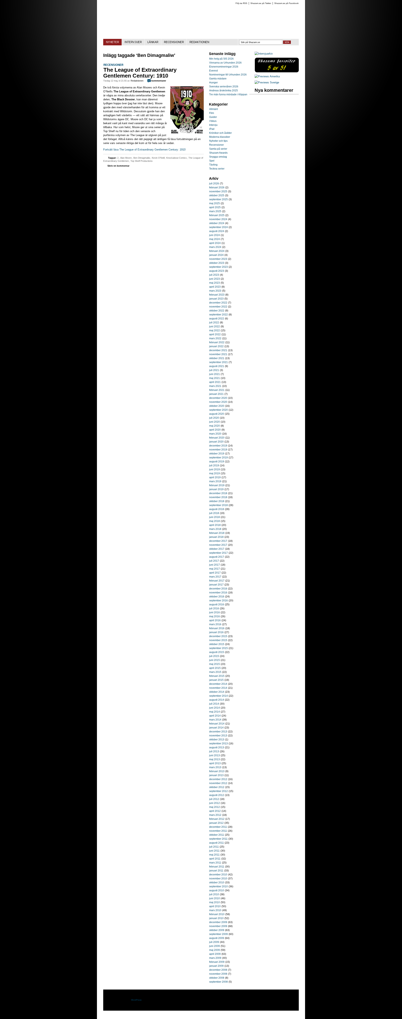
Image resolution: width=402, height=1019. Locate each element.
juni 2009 (214, 946)
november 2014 (218, 687)
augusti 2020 (216, 413)
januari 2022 (216, 346)
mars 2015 (215, 672)
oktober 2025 (216, 195)
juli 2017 (214, 560)
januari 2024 (216, 255)
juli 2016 (214, 608)
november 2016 (218, 592)
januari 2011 (216, 870)
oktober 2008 (216, 977)
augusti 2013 (216, 747)
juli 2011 (214, 846)
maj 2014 (214, 711)
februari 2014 (216, 723)
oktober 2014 (216, 691)
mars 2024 (215, 247)
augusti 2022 (216, 318)
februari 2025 (216, 215)
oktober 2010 (216, 882)
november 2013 (218, 735)
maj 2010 (214, 902)
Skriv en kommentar (118, 166)
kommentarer (157, 80)
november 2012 (218, 783)
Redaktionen (137, 80)
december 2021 (218, 350)
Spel (211, 160)
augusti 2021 (216, 366)
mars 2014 (215, 719)
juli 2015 (214, 656)
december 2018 (218, 493)
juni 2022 (214, 326)
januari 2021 (216, 394)
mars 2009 (215, 958)
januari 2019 (216, 489)
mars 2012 (215, 815)
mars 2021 (215, 386)
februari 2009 (216, 961)
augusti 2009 (216, 938)
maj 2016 (214, 616)
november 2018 (218, 497)
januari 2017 (216, 584)
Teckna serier (216, 168)
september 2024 (218, 227)
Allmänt (213, 109)
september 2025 (218, 199)
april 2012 (215, 811)
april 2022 (215, 334)
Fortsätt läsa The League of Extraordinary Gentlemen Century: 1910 (144, 149)
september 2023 (218, 266)
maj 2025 (214, 203)
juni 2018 (214, 517)
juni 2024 (214, 235)
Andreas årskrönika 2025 (223, 90)
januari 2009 (216, 965)
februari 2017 (216, 580)
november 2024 (218, 219)
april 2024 (215, 243)
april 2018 (215, 525)
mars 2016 (215, 624)
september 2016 (218, 600)
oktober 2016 (216, 596)
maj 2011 (214, 854)
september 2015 (218, 648)
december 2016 (218, 588)
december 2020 (218, 398)
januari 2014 (216, 727)
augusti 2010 (216, 890)
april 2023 (215, 286)
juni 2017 (214, 564)
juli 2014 (214, 703)
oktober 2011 (216, 834)
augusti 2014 (216, 699)
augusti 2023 (216, 270)
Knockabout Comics (176, 158)
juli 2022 (214, 322)
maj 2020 (214, 425)
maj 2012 (214, 807)
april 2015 (215, 668)
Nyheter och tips (218, 140)
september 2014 (218, 695)
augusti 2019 (216, 461)
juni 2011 (214, 850)
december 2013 (218, 731)
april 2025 (215, 207)
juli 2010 (214, 894)
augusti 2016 (216, 604)
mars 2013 (215, 767)
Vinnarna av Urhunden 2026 (225, 62)
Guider (213, 117)
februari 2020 (216, 437)
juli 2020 (214, 417)
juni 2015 (214, 660)
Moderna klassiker (219, 136)
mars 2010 (215, 910)
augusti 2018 (216, 509)
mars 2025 (215, 211)
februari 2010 (216, 914)
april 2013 (215, 763)
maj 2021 (214, 378)
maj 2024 (214, 239)
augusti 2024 (216, 231)
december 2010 (218, 874)
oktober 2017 (216, 548)
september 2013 (218, 743)
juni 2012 (214, 803)
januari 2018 (216, 537)
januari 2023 (216, 298)
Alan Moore (126, 158)
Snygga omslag (218, 156)
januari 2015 (216, 679)
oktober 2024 (216, 223)
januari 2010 (216, 918)
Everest (213, 70)
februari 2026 (216, 187)
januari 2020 (216, 441)
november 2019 (218, 449)
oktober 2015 (216, 644)
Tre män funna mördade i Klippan (228, 94)
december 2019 (218, 445)
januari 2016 (216, 632)
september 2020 (218, 409)
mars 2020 (215, 433)
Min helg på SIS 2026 (221, 58)
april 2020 (215, 429)
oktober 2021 (216, 358)
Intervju (213, 125)
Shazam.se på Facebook (286, 3)
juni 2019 (214, 469)
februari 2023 (216, 294)
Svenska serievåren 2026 (223, 86)
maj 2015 (214, 664)
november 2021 (218, 354)
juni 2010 (214, 898)
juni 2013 (214, 755)
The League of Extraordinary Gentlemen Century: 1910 (140, 73)
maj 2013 (214, 759)
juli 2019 (214, 465)
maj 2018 (214, 521)
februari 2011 (216, 866)
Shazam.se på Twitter (260, 3)
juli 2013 (214, 751)
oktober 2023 (216, 262)
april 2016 (215, 620)
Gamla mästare (218, 78)
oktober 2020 (216, 405)
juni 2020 (214, 421)
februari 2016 (216, 628)
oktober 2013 (216, 739)
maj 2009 (214, 950)
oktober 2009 (216, 930)
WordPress (136, 1000)
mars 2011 (215, 862)
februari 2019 (216, 485)
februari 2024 (216, 251)
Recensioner (113, 64)
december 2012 (218, 779)
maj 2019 (214, 473)
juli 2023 (214, 274)
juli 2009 (214, 942)
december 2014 (218, 683)
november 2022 (218, 306)
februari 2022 (216, 342)
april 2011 (214, 858)
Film (211, 113)
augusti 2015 (216, 652)
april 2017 (215, 572)
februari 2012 (216, 818)
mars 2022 (215, 338)
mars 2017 (215, 576)
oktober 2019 (216, 453)
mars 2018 (215, 529)
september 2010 (218, 886)
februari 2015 (216, 676)
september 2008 (218, 981)
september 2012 (218, 791)
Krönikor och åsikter (220, 132)
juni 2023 (214, 278)
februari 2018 (216, 533)
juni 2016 (214, 612)
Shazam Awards (218, 152)
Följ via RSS (241, 3)
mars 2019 (215, 481)
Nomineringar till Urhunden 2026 (228, 74)
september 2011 (218, 838)
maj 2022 (214, 330)
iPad (211, 129)
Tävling (213, 164)
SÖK (287, 42)
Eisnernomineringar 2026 (223, 66)
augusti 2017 (216, 556)
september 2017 (218, 552)
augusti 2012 (216, 795)
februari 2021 (216, 390)
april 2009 (215, 954)
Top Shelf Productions (141, 161)
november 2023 (218, 259)
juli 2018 (214, 513)
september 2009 (218, 934)
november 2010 (218, 878)
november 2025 (218, 191)
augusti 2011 (216, 842)
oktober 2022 (216, 310)
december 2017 (218, 540)
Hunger (213, 82)
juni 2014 (214, 707)
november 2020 (218, 401)
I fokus (212, 121)
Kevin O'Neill (158, 158)
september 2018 (218, 505)
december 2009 (218, 922)
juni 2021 (214, 374)
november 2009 (218, 926)
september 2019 (218, 457)
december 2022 (218, 302)
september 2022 (218, 314)
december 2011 (218, 826)
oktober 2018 (216, 501)
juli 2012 (214, 799)
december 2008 (218, 969)
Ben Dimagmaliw (141, 158)
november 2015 (218, 640)
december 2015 (218, 636)
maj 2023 (214, 282)
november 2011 (218, 830)
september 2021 (218, 362)
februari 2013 (216, 771)
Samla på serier (218, 148)
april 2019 (215, 477)
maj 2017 (214, 568)
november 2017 (218, 544)
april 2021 (215, 382)
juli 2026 (214, 183)
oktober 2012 (216, 787)
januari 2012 (216, 822)
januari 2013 (216, 775)
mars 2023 (215, 290)
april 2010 (215, 906)
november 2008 (218, 973)
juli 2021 (214, 370)
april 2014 (215, 715)
